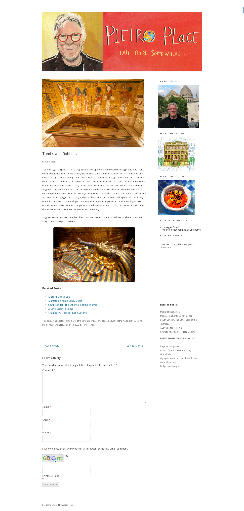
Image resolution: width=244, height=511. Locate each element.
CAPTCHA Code (50, 475)
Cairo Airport (50, 345)
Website (46, 432)
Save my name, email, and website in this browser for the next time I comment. (85, 448)
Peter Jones (88, 324)
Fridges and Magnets (170, 366)
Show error (166, 247)
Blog (69, 320)
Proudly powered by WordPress (57, 505)
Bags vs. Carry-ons (169, 346)
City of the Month (81, 320)
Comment (48, 370)
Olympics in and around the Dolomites (179, 358)
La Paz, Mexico (136, 345)
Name (46, 406)
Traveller (52, 324)
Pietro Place (122, 320)
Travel (94, 320)
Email (46, 419)
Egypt (112, 320)
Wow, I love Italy (168, 362)
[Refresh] (67, 456)
